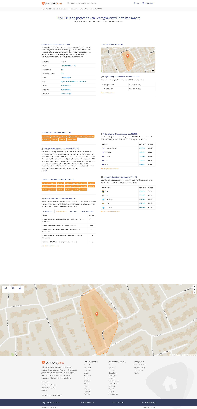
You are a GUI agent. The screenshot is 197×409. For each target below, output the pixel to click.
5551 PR (83, 189)
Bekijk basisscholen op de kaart (50, 246)
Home (138, 3)
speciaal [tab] (87, 211)
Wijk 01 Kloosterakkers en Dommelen (73, 82)
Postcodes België (139, 368)
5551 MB (83, 186)
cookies (153, 407)
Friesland (112, 370)
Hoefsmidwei (55, 136)
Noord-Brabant (66, 94)
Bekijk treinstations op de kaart (110, 168)
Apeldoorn (87, 394)
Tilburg (86, 378)
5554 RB (142, 199)
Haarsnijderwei (71, 139)
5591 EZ (142, 160)
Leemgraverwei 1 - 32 (68, 66)
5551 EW (142, 191)
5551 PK (76, 186)
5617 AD (142, 148)
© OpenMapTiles (174, 355)
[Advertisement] (98, 32)
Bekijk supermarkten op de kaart (110, 211)
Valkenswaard (65, 86)
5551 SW (60, 183)
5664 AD (142, 156)
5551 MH (76, 183)
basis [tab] (61, 211)
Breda (86, 386)
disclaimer (146, 407)
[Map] (128, 60)
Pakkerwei (82, 136)
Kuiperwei (55, 139)
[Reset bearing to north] (194, 292)
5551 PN (91, 186)
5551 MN (53, 189)
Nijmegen (87, 389)
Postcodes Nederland (49, 385)
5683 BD (142, 164)
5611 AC (142, 152)
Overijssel (112, 386)
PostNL (136, 373)
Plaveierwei (90, 136)
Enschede (87, 392)
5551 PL (53, 183)
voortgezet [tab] (73, 211)
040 (62, 70)
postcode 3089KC (55, 395)
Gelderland (112, 373)
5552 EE (142, 195)
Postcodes (148, 3)
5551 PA (45, 183)
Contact (44, 390)
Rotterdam (87, 368)
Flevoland (112, 368)
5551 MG (83, 183)
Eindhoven (87, 375)
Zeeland (111, 392)
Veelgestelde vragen (48, 388)
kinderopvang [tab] (48, 211)
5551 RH (60, 186)
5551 (62, 74)
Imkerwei (62, 139)
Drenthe (111, 365)
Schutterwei (45, 136)
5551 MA (75, 189)
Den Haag (87, 370)
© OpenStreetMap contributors (188, 355)
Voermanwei (64, 136)
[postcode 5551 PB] (53, 3)
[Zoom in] (194, 286)
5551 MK (91, 183)
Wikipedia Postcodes (141, 365)
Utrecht (86, 373)
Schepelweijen (66, 78)
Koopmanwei (46, 139)
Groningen (87, 381)
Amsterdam (88, 365)
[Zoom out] (194, 289)
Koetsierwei (73, 136)
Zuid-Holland (113, 394)
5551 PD (60, 189)
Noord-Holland (114, 384)
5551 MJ (45, 186)
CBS (46, 171)
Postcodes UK (138, 370)
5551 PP (53, 186)
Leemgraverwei (106, 18)
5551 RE (68, 189)
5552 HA (142, 203)
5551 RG (68, 186)
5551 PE (45, 189)
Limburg (112, 378)
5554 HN (142, 207)
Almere (86, 384)
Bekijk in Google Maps (108, 92)
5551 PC (68, 183)
